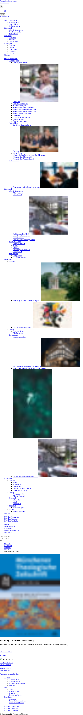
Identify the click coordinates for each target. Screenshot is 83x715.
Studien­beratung (14, 26)
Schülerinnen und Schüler (22, 117)
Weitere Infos (13, 34)
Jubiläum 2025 (18, 484)
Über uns (12, 45)
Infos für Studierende (16, 30)
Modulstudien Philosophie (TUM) (24, 111)
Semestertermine (18, 238)
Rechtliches (8, 697)
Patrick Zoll (8, 550)
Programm (12, 51)
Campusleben (17, 256)
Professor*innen (18, 331)
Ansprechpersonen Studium (9, 674)
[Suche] (1, 5)
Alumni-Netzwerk (19, 496)
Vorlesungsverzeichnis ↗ (21, 250)
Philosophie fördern (19, 511)
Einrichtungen (13, 41)
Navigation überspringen (8, 1)
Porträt (15, 482)
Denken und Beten (15, 695)
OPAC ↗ (16, 248)
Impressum (8, 532)
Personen (12, 40)
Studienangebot (14, 22)
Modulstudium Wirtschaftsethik (23, 159)
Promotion (16, 115)
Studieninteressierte (11, 20)
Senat (15, 502)
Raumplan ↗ (17, 252)
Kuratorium (17, 504)
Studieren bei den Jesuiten (22, 488)
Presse (6, 525)
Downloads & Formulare (21, 236)
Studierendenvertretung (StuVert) (24, 240)
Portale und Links (15, 32)
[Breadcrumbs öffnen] (1, 540)
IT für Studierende (19, 258)
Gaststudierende (18, 119)
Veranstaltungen (18, 508)
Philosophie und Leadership (22, 113)
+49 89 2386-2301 (6, 668)
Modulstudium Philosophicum (23, 107)
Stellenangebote (9, 526)
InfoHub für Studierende (17, 683)
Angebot (7, 678)
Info (5, 687)
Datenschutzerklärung (11, 530)
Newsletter (8, 528)
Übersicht (16, 500)
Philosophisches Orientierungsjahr (24, 109)
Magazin (7, 55)
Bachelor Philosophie (20, 104)
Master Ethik (17, 153)
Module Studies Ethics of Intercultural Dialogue (29, 155)
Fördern (11, 53)
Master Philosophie (19, 106)
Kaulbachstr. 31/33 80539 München (6, 664)
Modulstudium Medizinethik (22, 157)
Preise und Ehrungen (20, 490)
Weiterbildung (13, 24)
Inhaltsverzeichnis (6, 652)
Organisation (13, 49)
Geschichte (17, 486)
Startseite (7, 544)
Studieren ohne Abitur (20, 121)
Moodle (15, 246)
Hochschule (8, 43)
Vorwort (3, 655)
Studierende (8, 28)
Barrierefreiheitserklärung (17, 701)
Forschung (8, 36)
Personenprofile (18, 494)
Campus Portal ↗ (19, 244)
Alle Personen (18, 333)
